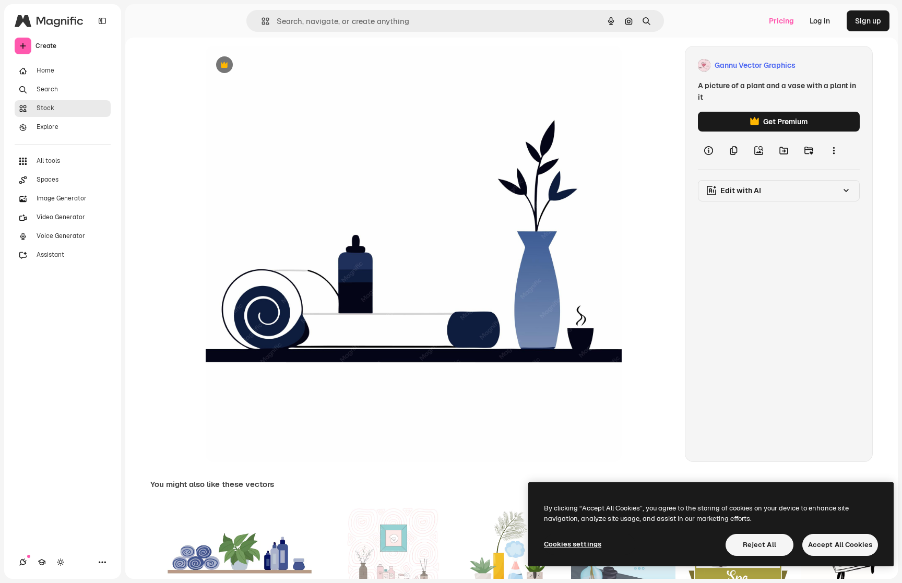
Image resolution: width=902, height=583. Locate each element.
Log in (820, 21)
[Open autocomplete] (261, 21)
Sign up (868, 21)
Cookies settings (572, 544)
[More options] (833, 150)
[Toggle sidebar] (102, 21)
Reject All (759, 544)
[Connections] (23, 562)
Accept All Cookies (840, 544)
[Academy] (41, 562)
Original (272, 65)
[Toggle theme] (60, 562)
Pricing (781, 21)
